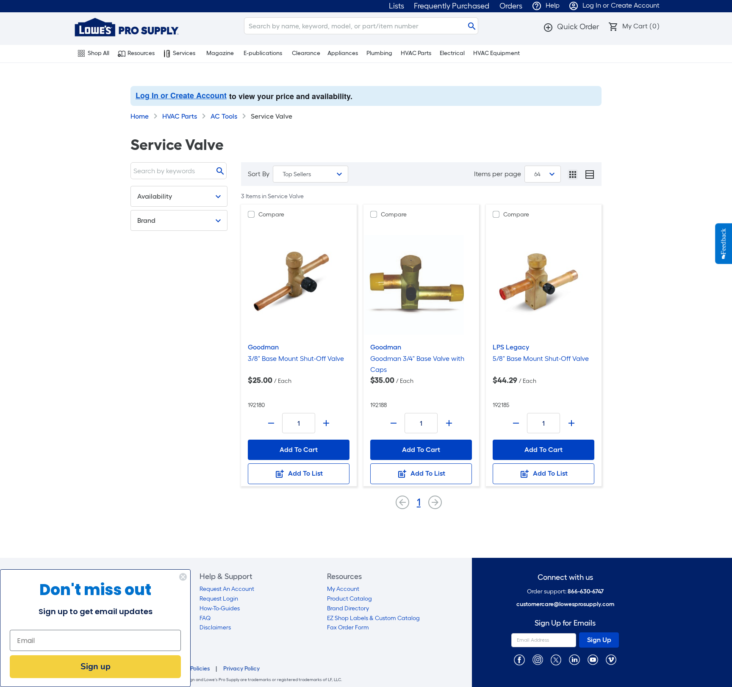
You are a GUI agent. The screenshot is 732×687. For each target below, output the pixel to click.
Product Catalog (349, 598)
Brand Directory (348, 608)
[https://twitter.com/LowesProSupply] (556, 659)
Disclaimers (215, 627)
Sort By (258, 174)
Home (139, 116)
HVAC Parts (416, 53)
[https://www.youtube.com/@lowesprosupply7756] (593, 659)
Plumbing (379, 53)
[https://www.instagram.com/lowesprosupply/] (537, 659)
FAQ (205, 618)
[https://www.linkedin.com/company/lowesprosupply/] (574, 659)
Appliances (342, 53)
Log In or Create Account (181, 95)
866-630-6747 (586, 591)
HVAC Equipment (496, 53)
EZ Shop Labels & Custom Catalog (373, 618)
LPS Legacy (511, 347)
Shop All (98, 53)
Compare (271, 214)
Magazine (220, 53)
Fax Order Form (348, 627)
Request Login (219, 598)
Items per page (497, 174)
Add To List (304, 473)
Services (184, 53)
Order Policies (191, 668)
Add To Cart (299, 450)
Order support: (565, 591)
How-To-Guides (220, 608)
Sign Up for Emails (565, 623)
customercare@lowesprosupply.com (565, 604)
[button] (571, 27)
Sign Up (599, 640)
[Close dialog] (183, 577)
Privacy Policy (241, 668)
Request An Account (227, 589)
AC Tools (224, 116)
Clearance (306, 53)
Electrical (452, 53)
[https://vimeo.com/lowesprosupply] (611, 659)
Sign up (95, 666)
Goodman (263, 347)
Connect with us (565, 577)
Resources (141, 53)
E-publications (263, 53)
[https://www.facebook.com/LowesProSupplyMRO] (519, 659)
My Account (343, 589)
